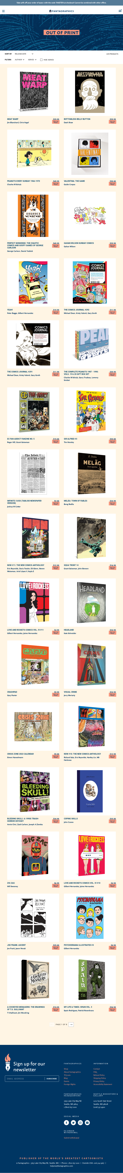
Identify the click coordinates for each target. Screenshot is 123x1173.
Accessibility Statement (102, 1084)
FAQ (95, 1072)
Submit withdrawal (71, 1138)
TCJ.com (67, 1075)
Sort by (8, 54)
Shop (66, 1069)
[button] (19, 59)
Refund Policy (99, 1075)
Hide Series (49, 60)
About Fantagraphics (72, 1072)
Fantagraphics (24, 1163)
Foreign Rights (70, 1084)
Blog (66, 1078)
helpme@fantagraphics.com (61, 1166)
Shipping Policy (99, 1078)
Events (66, 1081)
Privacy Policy (98, 1081)
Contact (96, 1069)
